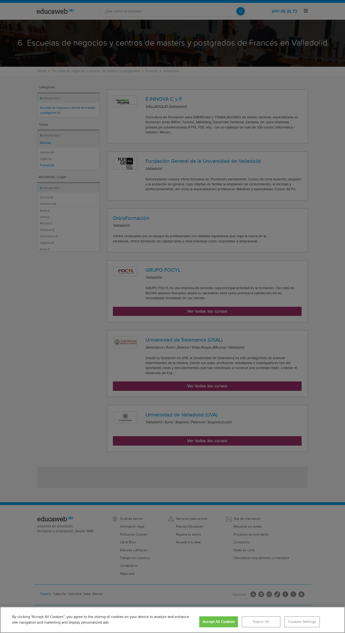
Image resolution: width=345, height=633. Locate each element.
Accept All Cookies (219, 622)
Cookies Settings (302, 622)
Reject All (261, 622)
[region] (172, 620)
